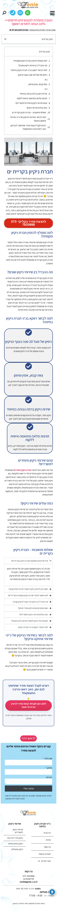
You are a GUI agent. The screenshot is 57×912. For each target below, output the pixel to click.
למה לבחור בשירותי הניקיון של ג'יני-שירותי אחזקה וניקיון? (28, 119)
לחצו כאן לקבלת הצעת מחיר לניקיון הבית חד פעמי (28, 705)
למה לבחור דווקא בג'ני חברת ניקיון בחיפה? (29, 70)
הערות (49, 777)
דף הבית (47, 832)
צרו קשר (47, 846)
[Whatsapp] (27, 12)
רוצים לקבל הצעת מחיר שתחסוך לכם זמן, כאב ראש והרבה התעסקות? (28, 127)
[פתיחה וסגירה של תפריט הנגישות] (52, 892)
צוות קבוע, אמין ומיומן (37, 84)
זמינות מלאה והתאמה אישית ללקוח (32, 98)
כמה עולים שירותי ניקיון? (36, 107)
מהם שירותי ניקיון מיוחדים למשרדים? (31, 103)
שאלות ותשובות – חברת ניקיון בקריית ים (29, 112)
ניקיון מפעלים (17, 849)
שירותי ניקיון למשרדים (18, 831)
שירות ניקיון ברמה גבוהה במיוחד (33, 93)
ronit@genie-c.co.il (28, 881)
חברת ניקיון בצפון (37, 29)
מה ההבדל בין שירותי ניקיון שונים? (32, 65)
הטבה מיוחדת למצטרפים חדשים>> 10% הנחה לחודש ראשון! (28, 22)
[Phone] (12, 12)
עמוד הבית (51, 29)
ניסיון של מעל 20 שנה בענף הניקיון (32, 74)
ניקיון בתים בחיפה (15, 843)
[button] (4, 13)
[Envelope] (20, 12)
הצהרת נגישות (45, 854)
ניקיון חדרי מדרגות (15, 837)
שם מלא (48, 758)
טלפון (49, 768)
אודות (48, 839)
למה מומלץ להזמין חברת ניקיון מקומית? (30, 60)
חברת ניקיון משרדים (22, 470)
